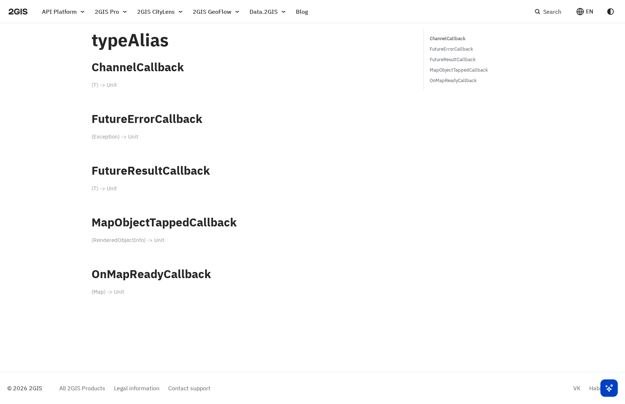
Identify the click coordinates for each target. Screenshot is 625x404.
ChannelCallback (447, 38)
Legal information (137, 388)
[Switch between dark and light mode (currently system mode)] (610, 11)
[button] (584, 11)
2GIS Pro (107, 11)
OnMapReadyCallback (453, 80)
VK (577, 388)
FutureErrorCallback (451, 49)
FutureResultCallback (453, 59)
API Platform (59, 11)
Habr (595, 388)
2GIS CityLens (156, 11)
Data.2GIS (264, 11)
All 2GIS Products (82, 388)
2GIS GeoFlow (212, 11)
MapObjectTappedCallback (459, 70)
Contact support (189, 388)
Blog (302, 11)
